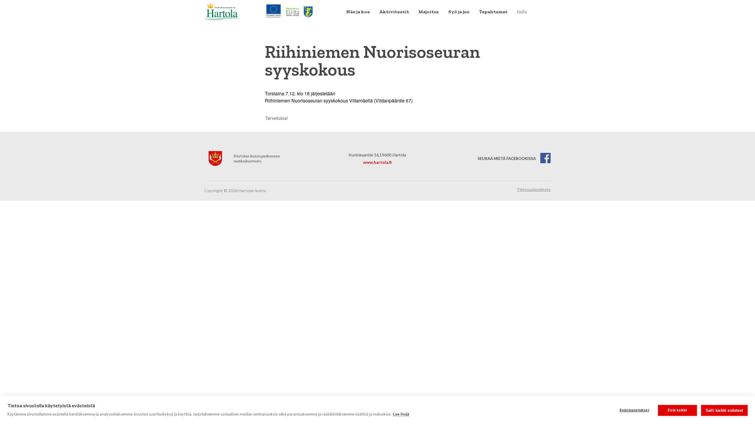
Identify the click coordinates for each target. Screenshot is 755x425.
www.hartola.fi (377, 162)
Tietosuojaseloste (534, 189)
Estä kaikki (677, 410)
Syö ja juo (459, 11)
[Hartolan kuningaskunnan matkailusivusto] (222, 11)
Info (522, 11)
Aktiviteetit (394, 11)
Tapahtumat (493, 11)
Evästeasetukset (634, 410)
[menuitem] (358, 12)
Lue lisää (401, 414)
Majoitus (428, 11)
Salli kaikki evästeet (724, 410)
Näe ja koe (358, 11)
